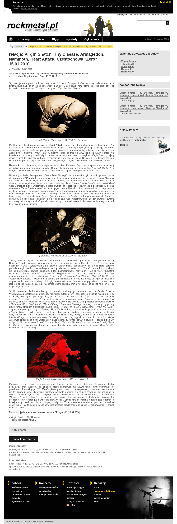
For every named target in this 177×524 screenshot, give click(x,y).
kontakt (97, 501)
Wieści (41, 39)
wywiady (16, 498)
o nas (96, 487)
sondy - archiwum (75, 501)
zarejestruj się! (153, 14)
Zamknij (164, 2)
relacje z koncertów (48, 494)
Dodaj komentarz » (23, 439)
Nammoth (126, 69)
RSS (73, 505)
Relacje (19, 46)
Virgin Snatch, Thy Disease (25, 417)
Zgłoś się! (124, 145)
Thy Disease (127, 64)
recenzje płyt (18, 491)
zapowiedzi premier (21, 494)
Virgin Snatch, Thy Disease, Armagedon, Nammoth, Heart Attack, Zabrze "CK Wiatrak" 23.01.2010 (144, 95)
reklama (98, 494)
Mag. (30, 68)
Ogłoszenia (91, 39)
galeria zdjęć (45, 491)
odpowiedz (65, 449)
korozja (70, 498)
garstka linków (74, 491)
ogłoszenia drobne (21, 501)
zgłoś (74, 449)
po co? (166, 14)
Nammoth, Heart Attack (23, 420)
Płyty (55, 39)
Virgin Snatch (128, 61)
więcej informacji (29, 8)
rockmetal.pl (140, 140)
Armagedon (127, 66)
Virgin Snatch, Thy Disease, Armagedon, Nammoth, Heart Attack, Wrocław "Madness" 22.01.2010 (144, 108)
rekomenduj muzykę (77, 494)
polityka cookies (102, 498)
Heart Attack (127, 71)
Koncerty (24, 39)
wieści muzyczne (20, 487)
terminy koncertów (48, 487)
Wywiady (71, 39)
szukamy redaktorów (104, 491)
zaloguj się (122, 14)
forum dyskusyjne (75, 487)
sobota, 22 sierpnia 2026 (157, 39)
